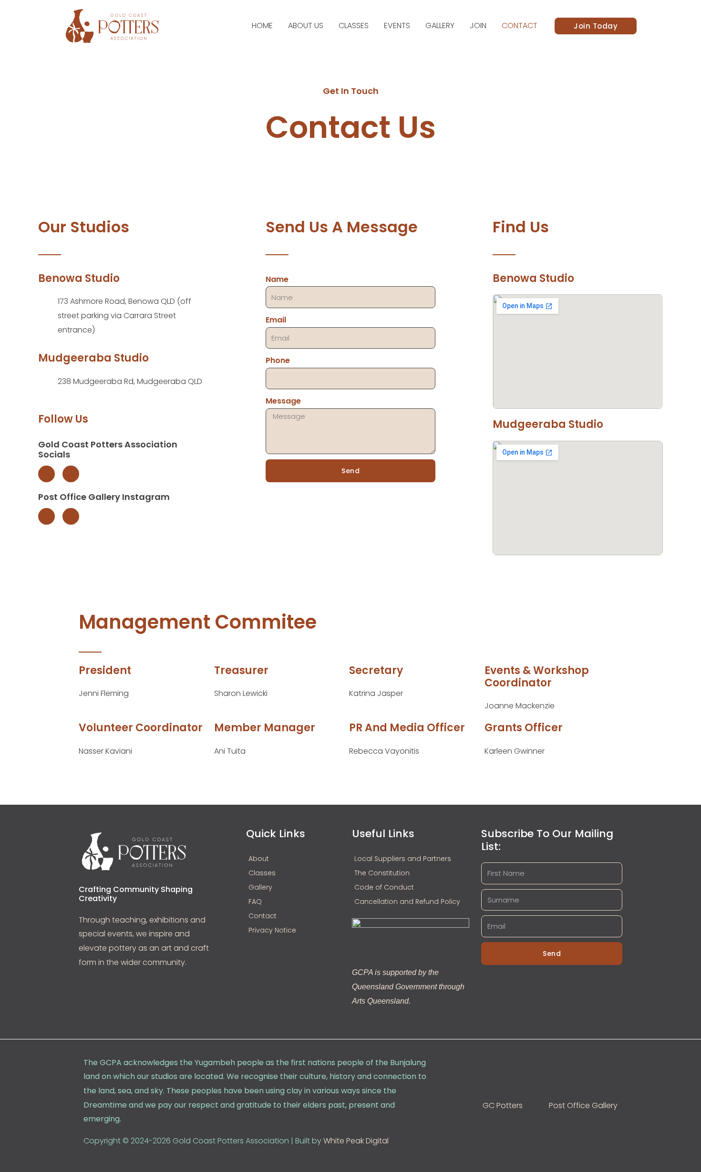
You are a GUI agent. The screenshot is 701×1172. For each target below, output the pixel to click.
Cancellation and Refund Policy (407, 901)
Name (277, 279)
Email (276, 319)
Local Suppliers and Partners (402, 858)
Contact (519, 25)
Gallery (439, 25)
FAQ (255, 901)
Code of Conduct (384, 887)
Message (283, 400)
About (258, 858)
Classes (354, 25)
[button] (596, 26)
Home (262, 25)
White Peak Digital (356, 1140)
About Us (305, 25)
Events (397, 25)
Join (478, 25)
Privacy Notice (272, 930)
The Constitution (382, 873)
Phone (278, 360)
